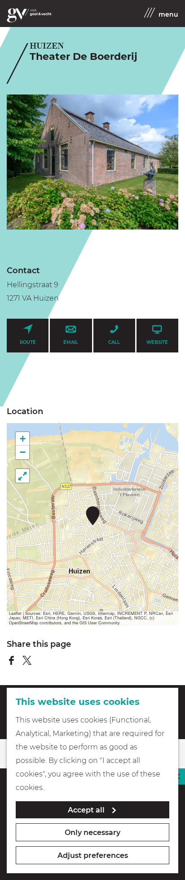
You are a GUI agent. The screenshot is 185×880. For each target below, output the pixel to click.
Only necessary (92, 832)
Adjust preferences (92, 855)
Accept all (86, 810)
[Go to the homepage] (29, 15)
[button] (93, 515)
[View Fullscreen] (22, 476)
